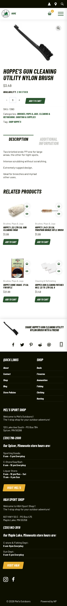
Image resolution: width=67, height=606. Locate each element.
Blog (5, 386)
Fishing (40, 386)
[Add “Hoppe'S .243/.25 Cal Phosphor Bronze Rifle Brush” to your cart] (58, 206)
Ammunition (42, 380)
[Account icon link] (49, 4)
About (6, 367)
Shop (5, 380)
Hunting (40, 398)
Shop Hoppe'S (15, 121)
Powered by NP (49, 601)
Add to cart (35, 100)
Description (18, 139)
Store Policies (9, 392)
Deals (39, 367)
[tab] (18, 141)
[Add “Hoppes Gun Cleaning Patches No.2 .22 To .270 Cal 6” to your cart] (58, 263)
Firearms (41, 373)
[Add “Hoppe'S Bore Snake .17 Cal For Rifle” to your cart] (26, 263)
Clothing (40, 392)
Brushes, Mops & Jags (27, 113)
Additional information (49, 141)
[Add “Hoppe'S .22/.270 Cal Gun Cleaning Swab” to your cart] (26, 206)
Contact (7, 373)
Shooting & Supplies (26, 117)
